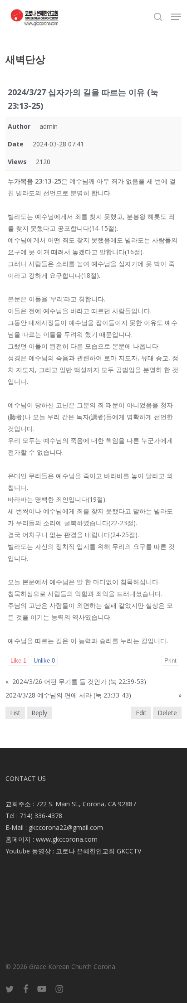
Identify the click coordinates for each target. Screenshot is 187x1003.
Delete (167, 712)
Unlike (44, 660)
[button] (176, 16)
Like (18, 660)
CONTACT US (25, 778)
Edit (141, 712)
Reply (39, 712)
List (15, 712)
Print (170, 660)
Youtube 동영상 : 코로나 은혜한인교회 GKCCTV (73, 851)
